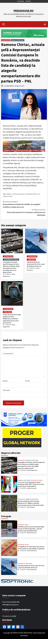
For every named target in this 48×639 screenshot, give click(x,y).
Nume (5, 381)
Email (27, 381)
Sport (40, 480)
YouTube (28, 1)
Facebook (20, 1)
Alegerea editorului (17, 40)
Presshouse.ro (23, 10)
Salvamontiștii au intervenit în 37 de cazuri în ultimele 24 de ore (36, 264)
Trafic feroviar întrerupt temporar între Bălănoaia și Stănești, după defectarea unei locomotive (12, 319)
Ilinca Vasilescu (32, 550)
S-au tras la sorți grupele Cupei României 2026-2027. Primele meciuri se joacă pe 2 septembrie (31, 484)
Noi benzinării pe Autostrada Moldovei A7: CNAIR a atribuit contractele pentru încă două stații (31, 503)
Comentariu (8, 353)
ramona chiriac (8, 196)
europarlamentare (31, 194)
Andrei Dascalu (31, 488)
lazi (39, 194)
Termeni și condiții (9, 616)
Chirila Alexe (31, 507)
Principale (31, 259)
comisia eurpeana (18, 194)
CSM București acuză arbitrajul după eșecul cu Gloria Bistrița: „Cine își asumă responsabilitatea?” (31, 529)
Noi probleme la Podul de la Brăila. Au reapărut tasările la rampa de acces (21, 204)
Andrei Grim (19, 86)
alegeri (9, 194)
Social (27, 544)
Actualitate (5, 40)
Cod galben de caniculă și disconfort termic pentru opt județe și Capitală (31, 548)
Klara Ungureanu (32, 470)
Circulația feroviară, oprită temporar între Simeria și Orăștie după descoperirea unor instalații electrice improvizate (11, 267)
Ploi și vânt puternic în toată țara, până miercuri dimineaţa (26, 212)
